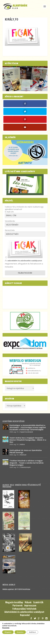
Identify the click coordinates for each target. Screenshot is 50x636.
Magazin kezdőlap (14, 602)
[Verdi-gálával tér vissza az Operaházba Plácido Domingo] (5, 452)
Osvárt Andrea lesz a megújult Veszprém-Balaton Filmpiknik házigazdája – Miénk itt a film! (28, 440)
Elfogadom (8, 632)
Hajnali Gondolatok (26, 432)
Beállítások (32, 632)
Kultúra (22, 444)
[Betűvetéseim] (25, 78)
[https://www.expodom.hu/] (25, 344)
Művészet (23, 455)
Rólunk (28, 602)
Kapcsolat (25, 615)
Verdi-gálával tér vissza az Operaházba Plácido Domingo (26, 451)
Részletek (5, 628)
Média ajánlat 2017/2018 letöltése (16, 589)
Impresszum (30, 605)
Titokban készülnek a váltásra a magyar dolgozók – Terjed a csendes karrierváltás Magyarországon (26, 463)
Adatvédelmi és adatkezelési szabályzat (24, 612)
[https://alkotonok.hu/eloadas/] (25, 164)
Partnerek (18, 605)
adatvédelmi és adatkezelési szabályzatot (24, 260)
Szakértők (38, 602)
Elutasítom (20, 632)
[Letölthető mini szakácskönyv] (25, 184)
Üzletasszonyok (25, 467)
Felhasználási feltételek (24, 608)
